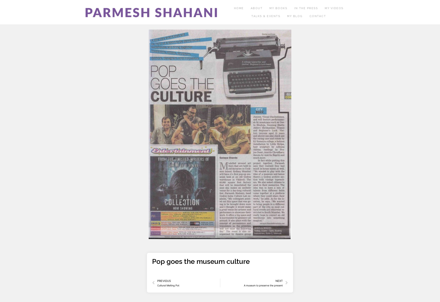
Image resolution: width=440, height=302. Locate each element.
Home (239, 8)
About (257, 8)
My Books (278, 8)
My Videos (334, 8)
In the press (306, 8)
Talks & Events (265, 16)
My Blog (295, 16)
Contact (318, 16)
